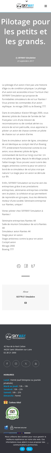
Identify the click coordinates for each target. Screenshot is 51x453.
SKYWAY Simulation (26, 57)
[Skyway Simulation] (25, 6)
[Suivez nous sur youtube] (35, 363)
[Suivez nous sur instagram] (16, 363)
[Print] (18, 265)
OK (22, 449)
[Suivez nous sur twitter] (25, 363)
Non (29, 449)
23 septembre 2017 (25, 61)
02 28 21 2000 (10, 352)
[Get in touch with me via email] (25, 303)
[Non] (47, 443)
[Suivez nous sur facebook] (7, 363)
